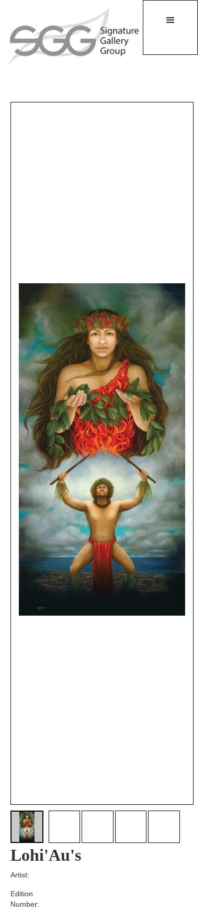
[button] (170, 27)
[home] (66, 36)
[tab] (26, 827)
